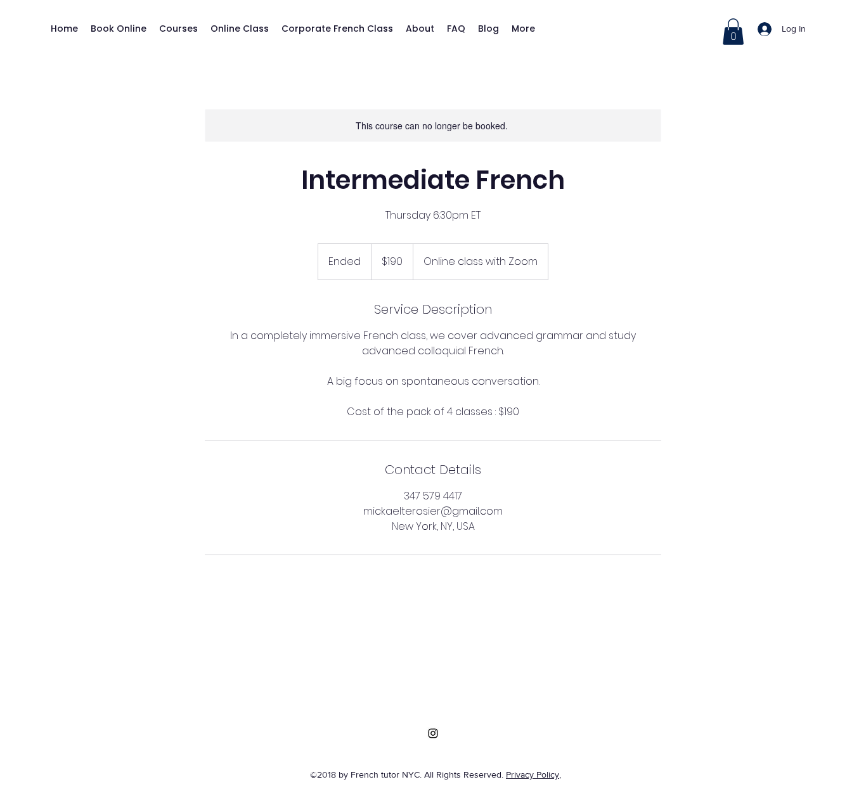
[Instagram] (433, 733)
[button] (733, 31)
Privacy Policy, (533, 774)
